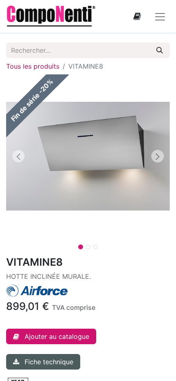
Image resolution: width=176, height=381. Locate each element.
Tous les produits (32, 66)
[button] (18, 156)
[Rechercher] (159, 50)
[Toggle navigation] (160, 16)
